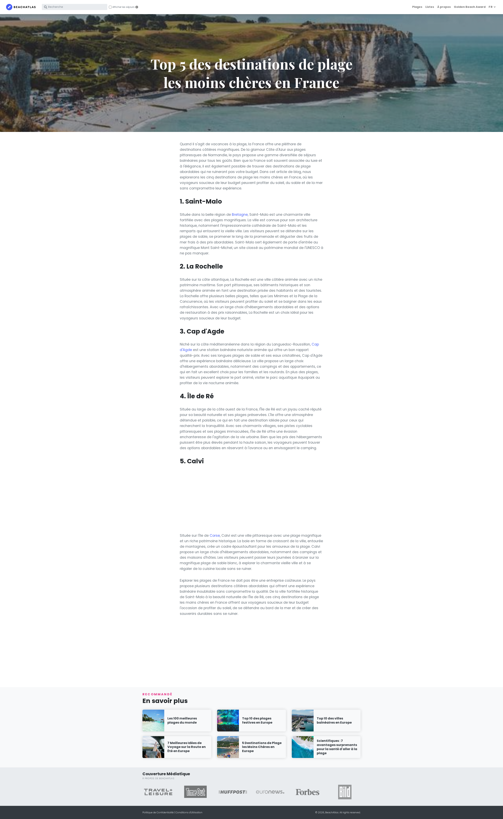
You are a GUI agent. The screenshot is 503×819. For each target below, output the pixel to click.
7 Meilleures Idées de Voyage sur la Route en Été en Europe (186, 747)
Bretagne (240, 214)
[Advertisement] (251, 499)
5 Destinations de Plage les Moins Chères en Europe (262, 747)
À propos (444, 7)
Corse (215, 535)
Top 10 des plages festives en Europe (257, 720)
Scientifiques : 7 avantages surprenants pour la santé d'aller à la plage (337, 747)
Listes (429, 7)
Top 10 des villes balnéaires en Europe (334, 720)
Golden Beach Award (470, 7)
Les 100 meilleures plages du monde (182, 720)
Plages (417, 7)
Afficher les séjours (123, 7)
